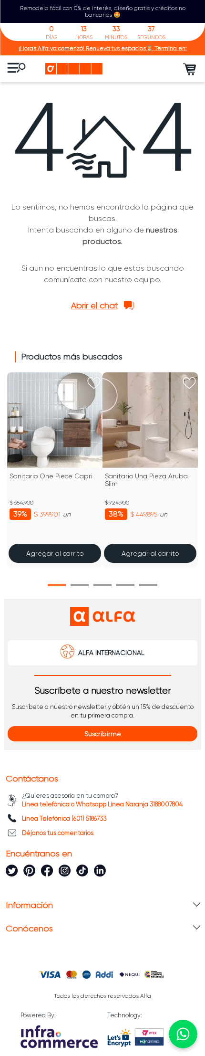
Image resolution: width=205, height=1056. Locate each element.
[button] (56, 585)
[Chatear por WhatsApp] (183, 1034)
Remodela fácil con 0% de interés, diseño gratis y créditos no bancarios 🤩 (102, 11)
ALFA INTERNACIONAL (111, 652)
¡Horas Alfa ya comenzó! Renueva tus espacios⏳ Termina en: (103, 48)
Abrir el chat (94, 305)
